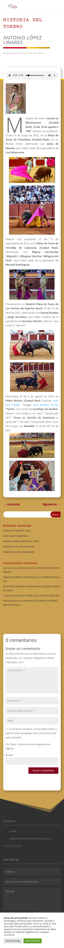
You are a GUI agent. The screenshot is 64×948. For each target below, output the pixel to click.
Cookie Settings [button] (13, 940)
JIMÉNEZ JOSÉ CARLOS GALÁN (18, 546)
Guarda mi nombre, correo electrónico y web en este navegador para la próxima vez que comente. (31, 733)
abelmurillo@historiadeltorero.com (30, 838)
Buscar (55, 514)
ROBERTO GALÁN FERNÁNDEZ (18, 552)
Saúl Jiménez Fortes (45, 405)
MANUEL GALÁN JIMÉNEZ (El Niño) (21, 541)
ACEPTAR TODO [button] (32, 940)
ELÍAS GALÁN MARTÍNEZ (15, 535)
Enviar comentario (43, 770)
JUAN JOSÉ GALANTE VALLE (17, 530)
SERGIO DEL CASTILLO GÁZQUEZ (42, 595)
